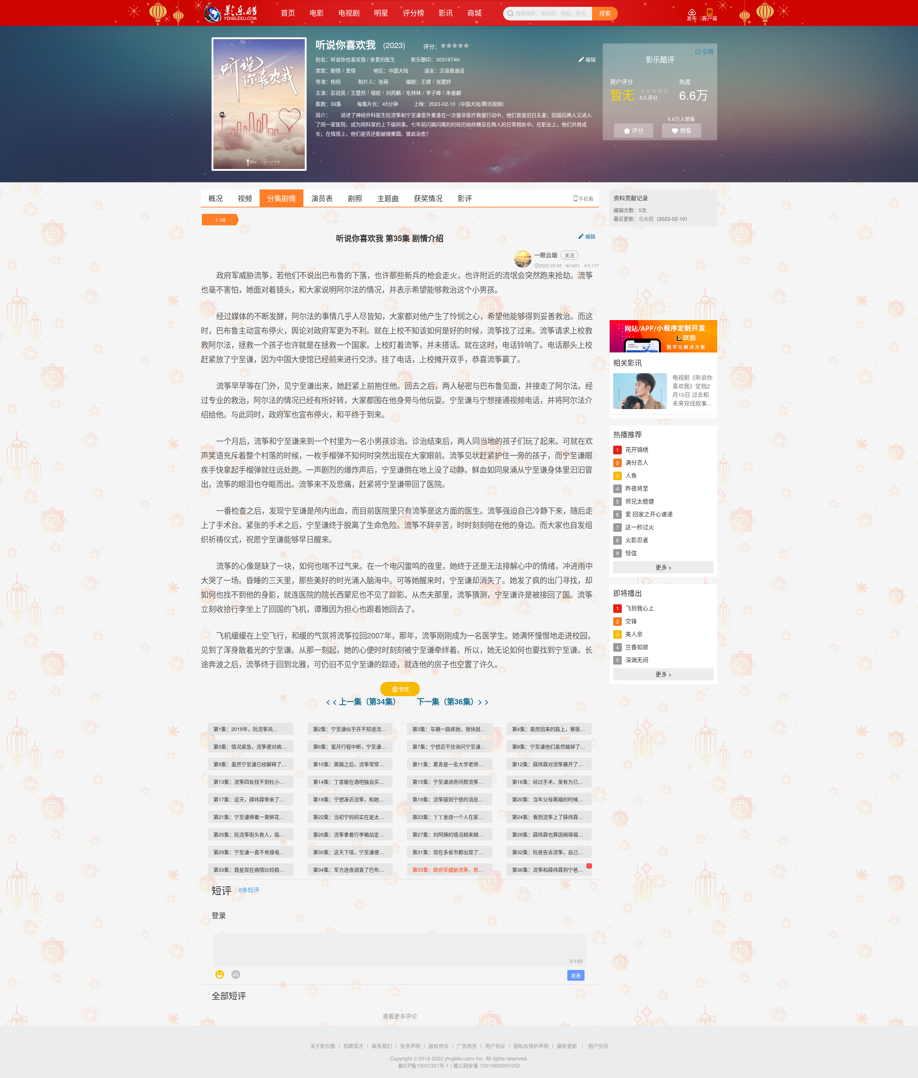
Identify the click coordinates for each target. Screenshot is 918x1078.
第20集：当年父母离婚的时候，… (550, 799)
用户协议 (495, 1045)
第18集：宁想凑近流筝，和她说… (351, 799)
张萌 (383, 81)
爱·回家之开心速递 (649, 514)
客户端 (709, 15)
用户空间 (598, 1045)
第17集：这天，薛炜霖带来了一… (251, 799)
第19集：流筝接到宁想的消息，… (450, 799)
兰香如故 (636, 647)
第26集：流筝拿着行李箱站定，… (351, 834)
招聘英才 (354, 1045)
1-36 (220, 219)
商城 (474, 13)
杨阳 (336, 81)
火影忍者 (636, 540)
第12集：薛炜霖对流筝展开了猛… (550, 764)
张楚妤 (443, 81)
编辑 (587, 59)
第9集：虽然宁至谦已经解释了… (250, 764)
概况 (215, 198)
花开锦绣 (636, 449)
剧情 (336, 70)
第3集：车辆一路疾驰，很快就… (449, 728)
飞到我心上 (639, 608)
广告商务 (467, 1045)
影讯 (446, 13)
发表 (576, 975)
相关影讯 (627, 362)
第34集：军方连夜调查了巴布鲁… (351, 869)
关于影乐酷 (322, 1045)
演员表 (322, 198)
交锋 (631, 621)
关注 (569, 255)
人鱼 (631, 475)
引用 (704, 51)
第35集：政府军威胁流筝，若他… (450, 869)
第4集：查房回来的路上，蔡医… (548, 728)
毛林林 (413, 92)
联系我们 (382, 1045)
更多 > (664, 567)
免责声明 (410, 1045)
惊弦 (631, 553)
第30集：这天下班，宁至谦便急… (351, 852)
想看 (681, 130)
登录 (219, 915)
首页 (288, 13)
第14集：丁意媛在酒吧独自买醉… (351, 781)
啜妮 (376, 92)
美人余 (634, 634)
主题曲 (388, 198)
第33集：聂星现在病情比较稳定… (251, 869)
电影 (316, 13)
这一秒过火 (639, 527)
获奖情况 (428, 198)
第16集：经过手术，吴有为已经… (550, 781)
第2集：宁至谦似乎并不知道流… (349, 728)
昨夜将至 (636, 488)
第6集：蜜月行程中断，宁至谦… (349, 746)
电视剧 (349, 13)
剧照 (355, 198)
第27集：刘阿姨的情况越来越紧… (450, 834)
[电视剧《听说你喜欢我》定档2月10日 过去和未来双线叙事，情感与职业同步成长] (640, 391)
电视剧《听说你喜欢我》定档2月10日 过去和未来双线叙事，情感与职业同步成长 (692, 390)
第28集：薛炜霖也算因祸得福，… (550, 834)
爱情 (351, 70)
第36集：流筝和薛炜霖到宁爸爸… (550, 869)
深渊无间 (636, 660)
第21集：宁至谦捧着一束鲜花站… (251, 816)
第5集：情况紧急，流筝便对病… (250, 746)
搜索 (605, 13)
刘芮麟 (393, 92)
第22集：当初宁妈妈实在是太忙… (351, 816)
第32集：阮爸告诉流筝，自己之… (550, 852)
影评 (465, 198)
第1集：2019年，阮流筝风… (245, 728)
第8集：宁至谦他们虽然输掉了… (548, 746)
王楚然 (358, 92)
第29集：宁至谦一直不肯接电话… (251, 852)
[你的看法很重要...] (399, 947)
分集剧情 (281, 198)
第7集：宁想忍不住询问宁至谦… (449, 746)
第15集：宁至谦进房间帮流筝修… (450, 781)
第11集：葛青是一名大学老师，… (450, 764)
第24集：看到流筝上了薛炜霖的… (550, 816)
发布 (692, 15)
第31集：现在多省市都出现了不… (450, 852)
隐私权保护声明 (531, 1045)
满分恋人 (636, 462)
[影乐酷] (230, 13)
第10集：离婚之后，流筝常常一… (351, 764)
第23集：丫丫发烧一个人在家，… (450, 816)
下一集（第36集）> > (453, 701)
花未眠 (646, 218)
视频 (245, 198)
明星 (381, 13)
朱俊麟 (453, 92)
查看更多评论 (400, 1016)
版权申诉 (439, 1045)
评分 (633, 130)
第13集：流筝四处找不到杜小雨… (251, 781)
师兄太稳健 (639, 501)
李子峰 (433, 92)
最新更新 (567, 1045)
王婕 (426, 81)
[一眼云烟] (524, 259)
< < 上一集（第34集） (364, 701)
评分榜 (413, 13)
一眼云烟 (545, 255)
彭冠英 (338, 92)
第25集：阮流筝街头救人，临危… (251, 834)
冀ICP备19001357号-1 (423, 1065)
